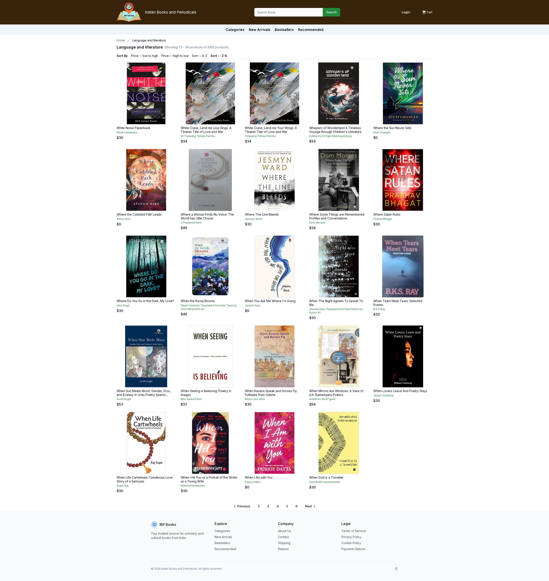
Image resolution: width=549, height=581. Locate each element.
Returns (283, 549)
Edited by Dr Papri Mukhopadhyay (330, 136)
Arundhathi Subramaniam (324, 482)
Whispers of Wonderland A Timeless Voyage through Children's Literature (335, 130)
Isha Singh (123, 305)
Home (121, 40)
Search (331, 12)
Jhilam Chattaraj (383, 395)
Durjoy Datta (252, 482)
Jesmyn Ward (253, 219)
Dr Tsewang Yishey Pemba (198, 136)
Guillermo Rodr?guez (322, 399)
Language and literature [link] (149, 40)
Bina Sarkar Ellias (191, 399)
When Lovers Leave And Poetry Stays (400, 391)
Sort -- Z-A (219, 56)
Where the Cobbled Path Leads (139, 214)
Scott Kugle (124, 399)
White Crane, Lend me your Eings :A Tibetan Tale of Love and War (206, 130)
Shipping (284, 543)
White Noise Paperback (133, 128)
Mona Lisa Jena (255, 399)
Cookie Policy (351, 543)
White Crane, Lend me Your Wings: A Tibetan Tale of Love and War (271, 130)
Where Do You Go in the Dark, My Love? (145, 301)
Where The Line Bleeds (262, 214)
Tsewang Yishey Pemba (260, 136)
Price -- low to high (144, 56)
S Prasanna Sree (191, 222)
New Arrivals (223, 537)
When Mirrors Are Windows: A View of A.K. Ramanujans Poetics (336, 393)
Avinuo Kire (124, 219)
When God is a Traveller (326, 477)
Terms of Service (353, 531)
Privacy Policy (351, 537)
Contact (283, 537)
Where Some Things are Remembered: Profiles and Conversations (337, 216)
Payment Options (353, 549)
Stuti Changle (381, 132)
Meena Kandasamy (193, 485)
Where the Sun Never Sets (392, 128)
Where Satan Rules (386, 214)
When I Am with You (259, 477)
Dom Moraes (317, 222)
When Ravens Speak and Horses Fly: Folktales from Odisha (271, 393)
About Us (284, 531)
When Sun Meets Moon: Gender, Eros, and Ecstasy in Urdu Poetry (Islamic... (144, 393)
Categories (235, 29)
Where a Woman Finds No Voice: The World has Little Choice (207, 216)
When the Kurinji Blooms (198, 301)
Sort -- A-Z (199, 56)
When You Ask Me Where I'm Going (270, 301)
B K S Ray (379, 309)
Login (406, 12)
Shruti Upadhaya (127, 132)
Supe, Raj (122, 485)
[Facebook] (396, 569)
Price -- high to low (175, 56)
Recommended (225, 549)
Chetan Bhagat (382, 219)
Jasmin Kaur (252, 305)
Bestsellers (222, 543)
